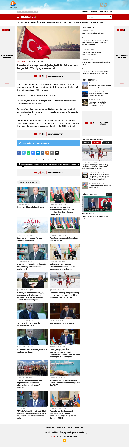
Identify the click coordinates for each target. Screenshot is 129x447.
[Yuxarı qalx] (123, 441)
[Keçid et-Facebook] (18, 12)
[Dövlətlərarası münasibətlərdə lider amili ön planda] (65, 225)
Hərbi (70, 22)
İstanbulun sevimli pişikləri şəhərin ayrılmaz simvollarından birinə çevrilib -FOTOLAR (65, 382)
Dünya (27, 22)
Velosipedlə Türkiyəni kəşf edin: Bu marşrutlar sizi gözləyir (100, 86)
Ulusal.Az (54, 436)
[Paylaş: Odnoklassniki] (47, 153)
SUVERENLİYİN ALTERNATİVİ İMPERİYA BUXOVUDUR (28, 324)
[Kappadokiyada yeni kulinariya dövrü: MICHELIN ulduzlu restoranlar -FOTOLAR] (85, 102)
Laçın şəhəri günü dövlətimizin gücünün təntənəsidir (29, 239)
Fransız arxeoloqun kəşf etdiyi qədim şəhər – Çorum (98, 94)
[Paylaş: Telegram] (38, 153)
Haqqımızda (61, 427)
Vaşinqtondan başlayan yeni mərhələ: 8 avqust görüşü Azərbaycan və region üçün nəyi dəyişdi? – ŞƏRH (63, 414)
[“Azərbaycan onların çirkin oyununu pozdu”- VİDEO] (97, 204)
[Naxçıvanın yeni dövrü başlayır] (65, 311)
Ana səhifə (50, 427)
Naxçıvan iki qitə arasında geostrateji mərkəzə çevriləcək (32, 350)
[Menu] (19, 16)
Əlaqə (70, 427)
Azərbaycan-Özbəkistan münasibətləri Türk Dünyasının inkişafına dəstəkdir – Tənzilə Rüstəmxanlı (62, 210)
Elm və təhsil (94, 22)
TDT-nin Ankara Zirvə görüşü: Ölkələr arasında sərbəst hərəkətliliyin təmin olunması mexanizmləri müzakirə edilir (32, 414)
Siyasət (33, 22)
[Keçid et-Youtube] (33, 12)
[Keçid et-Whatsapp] (30, 12)
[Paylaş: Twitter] (24, 153)
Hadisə (58, 22)
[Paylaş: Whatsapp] (28, 153)
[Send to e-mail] (52, 153)
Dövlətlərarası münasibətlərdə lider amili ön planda (64, 239)
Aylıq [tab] (107, 143)
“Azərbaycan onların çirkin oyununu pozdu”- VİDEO (95, 217)
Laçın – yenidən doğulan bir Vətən (30, 207)
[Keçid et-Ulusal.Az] (27, 17)
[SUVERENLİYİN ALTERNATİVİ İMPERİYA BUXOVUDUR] (32, 311)
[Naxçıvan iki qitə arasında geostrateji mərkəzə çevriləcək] (32, 337)
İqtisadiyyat (41, 22)
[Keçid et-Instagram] (24, 12)
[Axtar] (110, 16)
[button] (57, 153)
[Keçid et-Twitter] (21, 12)
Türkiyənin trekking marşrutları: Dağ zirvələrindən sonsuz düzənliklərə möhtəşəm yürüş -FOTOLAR (64, 295)
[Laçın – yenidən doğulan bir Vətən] (32, 195)
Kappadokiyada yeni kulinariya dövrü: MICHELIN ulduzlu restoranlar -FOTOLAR (99, 103)
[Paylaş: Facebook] (19, 153)
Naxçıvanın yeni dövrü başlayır (62, 323)
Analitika (85, 22)
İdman (65, 22)
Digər (101, 22)
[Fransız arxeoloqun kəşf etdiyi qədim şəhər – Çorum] (85, 94)
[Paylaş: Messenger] (33, 153)
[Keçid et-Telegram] (27, 12)
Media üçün (79, 427)
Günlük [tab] (86, 143)
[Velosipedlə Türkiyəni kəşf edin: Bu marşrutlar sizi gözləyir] (85, 85)
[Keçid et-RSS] (36, 12)
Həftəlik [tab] (97, 143)
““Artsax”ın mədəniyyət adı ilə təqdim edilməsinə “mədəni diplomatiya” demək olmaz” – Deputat (29, 383)
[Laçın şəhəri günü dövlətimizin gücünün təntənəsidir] (32, 225)
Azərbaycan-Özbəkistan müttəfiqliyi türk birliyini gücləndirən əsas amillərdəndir (31, 266)
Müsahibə (77, 22)
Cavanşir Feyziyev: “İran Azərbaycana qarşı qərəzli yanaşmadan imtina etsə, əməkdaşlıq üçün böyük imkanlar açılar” (65, 353)
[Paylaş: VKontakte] (42, 153)
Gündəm (20, 22)
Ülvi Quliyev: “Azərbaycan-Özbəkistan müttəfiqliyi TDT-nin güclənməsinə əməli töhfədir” (62, 266)
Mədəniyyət (51, 22)
